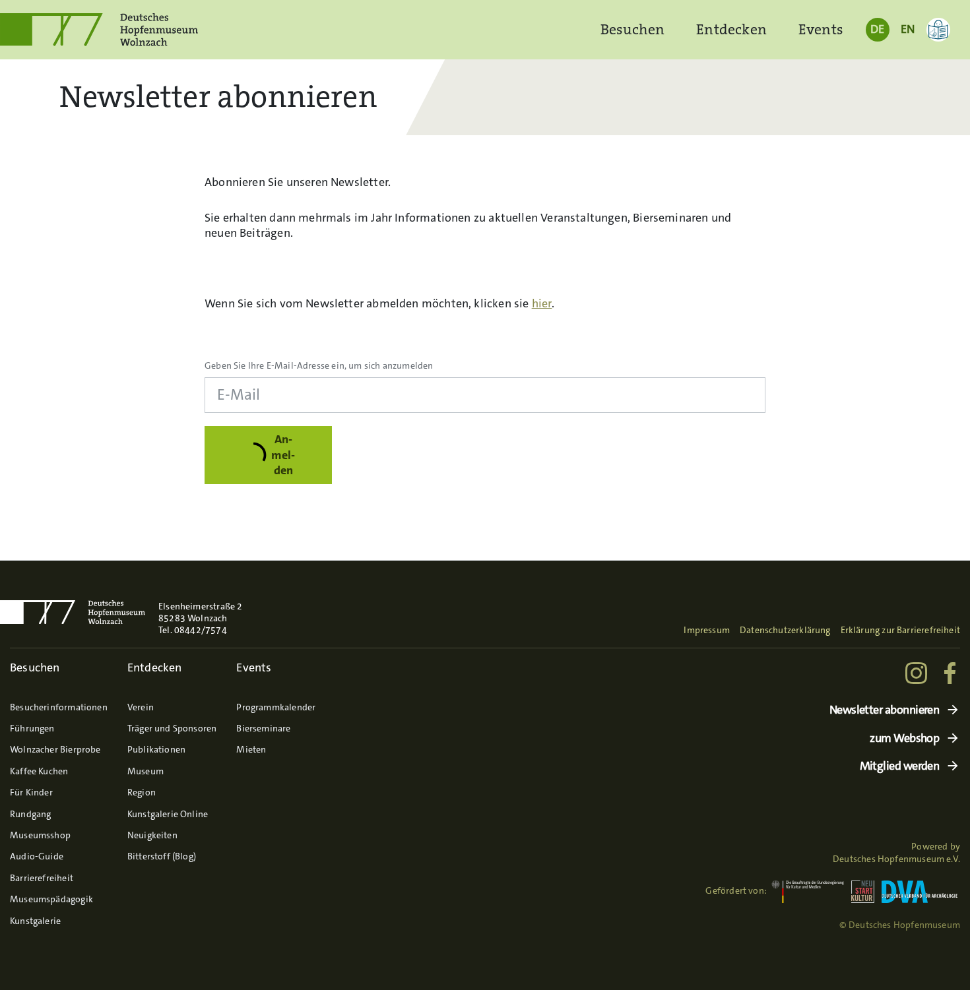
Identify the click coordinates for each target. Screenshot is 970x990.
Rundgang (30, 814)
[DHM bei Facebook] (951, 673)
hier (542, 303)
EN (908, 29)
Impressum (707, 630)
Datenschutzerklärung (785, 630)
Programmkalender (275, 707)
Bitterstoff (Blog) (161, 856)
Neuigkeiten (152, 835)
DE (877, 29)
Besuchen (632, 29)
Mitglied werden (900, 766)
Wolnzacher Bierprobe (55, 749)
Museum (145, 771)
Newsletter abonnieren (884, 710)
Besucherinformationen (59, 707)
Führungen (32, 728)
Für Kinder (31, 792)
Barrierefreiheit (41, 878)
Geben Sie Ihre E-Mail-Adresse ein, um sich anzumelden (319, 365)
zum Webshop (904, 738)
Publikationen (156, 749)
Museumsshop (40, 835)
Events (820, 29)
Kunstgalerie (35, 921)
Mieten (251, 749)
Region (141, 792)
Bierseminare (263, 728)
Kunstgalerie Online (167, 814)
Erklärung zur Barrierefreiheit (900, 630)
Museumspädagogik (51, 899)
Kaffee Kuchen (39, 771)
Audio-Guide (36, 856)
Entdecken (731, 29)
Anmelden (283, 454)
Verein (140, 707)
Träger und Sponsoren (172, 728)
